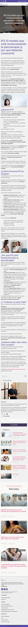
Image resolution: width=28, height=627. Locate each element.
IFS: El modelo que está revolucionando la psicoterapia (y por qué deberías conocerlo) (20, 434)
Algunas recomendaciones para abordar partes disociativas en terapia (19, 443)
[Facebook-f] (2, 414)
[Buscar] (25, 376)
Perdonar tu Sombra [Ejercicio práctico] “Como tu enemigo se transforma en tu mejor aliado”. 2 (20, 467)
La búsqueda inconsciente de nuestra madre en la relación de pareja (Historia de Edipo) (19, 458)
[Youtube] (7, 414)
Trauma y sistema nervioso (16, 28)
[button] (27, 4)
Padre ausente (16, 474)
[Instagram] (4, 414)
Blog (4, 27)
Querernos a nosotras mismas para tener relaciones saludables (12, 538)
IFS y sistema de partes (11, 27)
